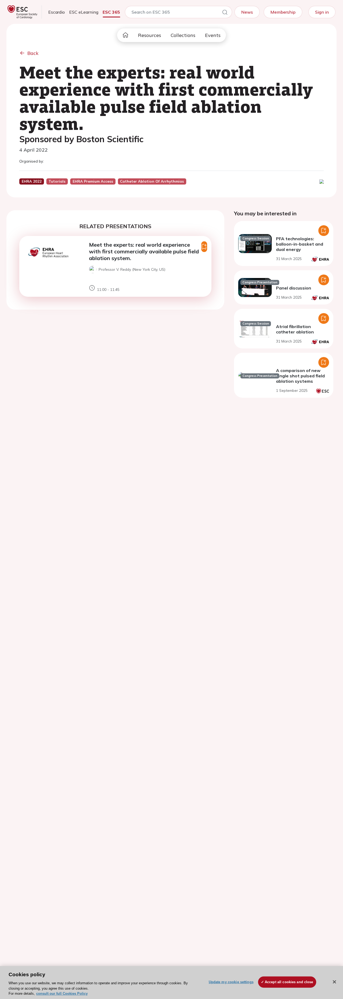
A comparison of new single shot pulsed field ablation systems (300, 376)
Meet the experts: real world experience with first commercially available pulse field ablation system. (144, 251)
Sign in (322, 12)
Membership (283, 12)
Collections (183, 35)
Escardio (56, 12)
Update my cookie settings (231, 982)
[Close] (334, 982)
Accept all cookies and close (289, 982)
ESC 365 (111, 12)
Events (213, 35)
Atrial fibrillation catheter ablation (295, 329)
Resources (149, 35)
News (247, 12)
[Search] (224, 13)
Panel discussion (293, 288)
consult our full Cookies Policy (62, 994)
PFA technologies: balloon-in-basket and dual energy (299, 244)
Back (33, 53)
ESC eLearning (83, 12)
